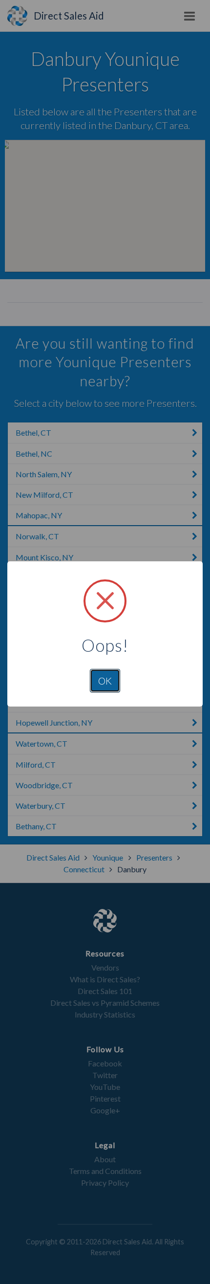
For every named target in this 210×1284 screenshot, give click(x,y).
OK (105, 680)
